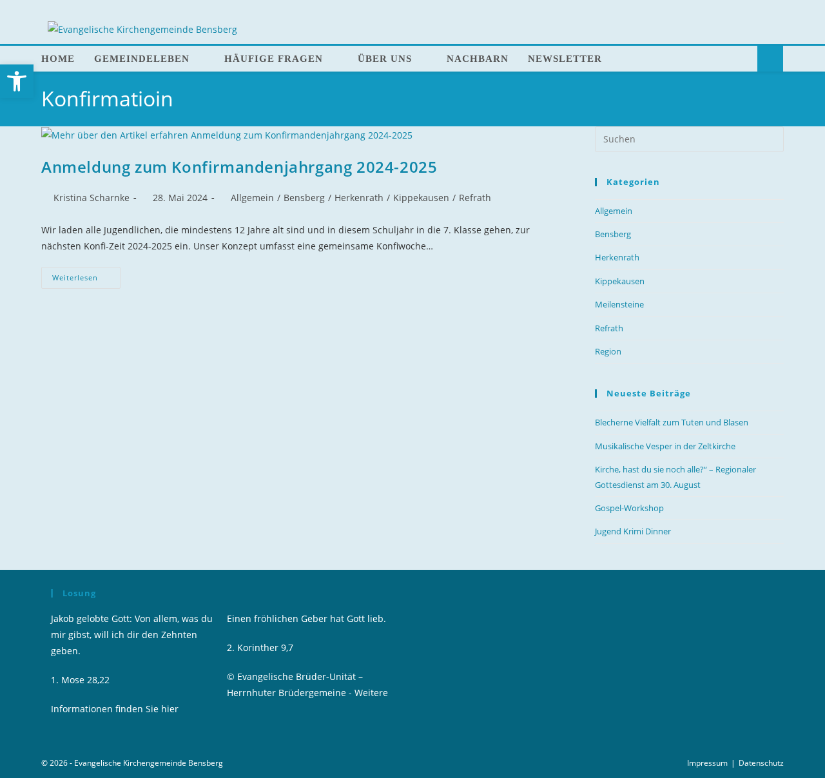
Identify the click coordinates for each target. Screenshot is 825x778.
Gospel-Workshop (629, 508)
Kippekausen (421, 197)
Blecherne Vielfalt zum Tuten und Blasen (671, 422)
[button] (17, 81)
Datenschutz (761, 762)
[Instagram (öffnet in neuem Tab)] (761, 6)
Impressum (707, 762)
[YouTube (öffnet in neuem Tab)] (777, 6)
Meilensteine (619, 304)
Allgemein (252, 197)
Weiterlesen (86, 274)
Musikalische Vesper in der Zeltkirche (665, 446)
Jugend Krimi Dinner (633, 531)
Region (608, 351)
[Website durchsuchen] (770, 59)
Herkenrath (359, 197)
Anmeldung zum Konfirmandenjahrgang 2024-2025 (239, 166)
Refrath (475, 197)
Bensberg (304, 197)
